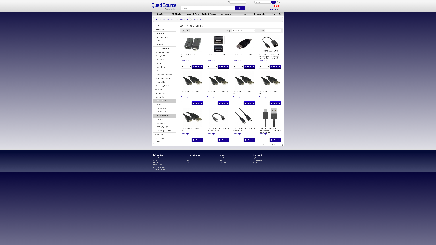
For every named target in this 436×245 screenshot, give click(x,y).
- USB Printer (159, 119)
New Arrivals (259, 14)
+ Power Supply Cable (162, 86)
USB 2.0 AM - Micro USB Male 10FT (243, 92)
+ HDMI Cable (159, 71)
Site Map (189, 162)
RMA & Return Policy (159, 167)
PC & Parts (176, 14)
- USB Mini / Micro (161, 116)
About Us (156, 158)
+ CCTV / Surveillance (162, 48)
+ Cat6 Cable (159, 41)
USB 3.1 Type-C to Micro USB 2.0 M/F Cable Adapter (218, 129)
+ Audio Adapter (160, 26)
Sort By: (228, 31)
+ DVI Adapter (159, 60)
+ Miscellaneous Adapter (163, 75)
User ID (226, 2)
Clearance (223, 162)
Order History (257, 160)
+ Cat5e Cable (159, 33)
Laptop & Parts (193, 14)
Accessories (226, 14)
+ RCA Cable (159, 89)
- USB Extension (160, 108)
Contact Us (276, 14)
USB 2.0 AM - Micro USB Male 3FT (218, 92)
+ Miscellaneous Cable (162, 78)
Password (251, 2)
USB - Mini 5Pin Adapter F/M (242, 55)
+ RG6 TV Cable (160, 93)
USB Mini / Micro (198, 19)
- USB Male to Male (161, 112)
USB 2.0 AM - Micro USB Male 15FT (269, 92)
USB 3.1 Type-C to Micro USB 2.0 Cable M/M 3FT (244, 129)
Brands (160, 14)
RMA (188, 160)
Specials (243, 14)
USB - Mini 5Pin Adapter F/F (216, 55)
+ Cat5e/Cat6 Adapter (162, 37)
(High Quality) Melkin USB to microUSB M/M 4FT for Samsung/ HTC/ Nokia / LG (270, 130)
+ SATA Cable (159, 97)
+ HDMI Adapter (160, 67)
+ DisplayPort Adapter (162, 52)
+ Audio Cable (159, 30)
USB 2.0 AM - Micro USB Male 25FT (191, 129)
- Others (158, 104)
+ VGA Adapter (160, 138)
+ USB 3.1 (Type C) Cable (163, 131)
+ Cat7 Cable (159, 45)
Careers (155, 160)
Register (280, 2)
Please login (185, 60)
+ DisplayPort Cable (161, 56)
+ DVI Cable (158, 63)
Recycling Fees (157, 165)
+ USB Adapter (160, 134)
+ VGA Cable (159, 142)
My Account (256, 158)
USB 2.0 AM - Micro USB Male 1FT (192, 92)
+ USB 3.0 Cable (160, 123)
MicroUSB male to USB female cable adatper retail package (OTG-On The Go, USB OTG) (269, 57)
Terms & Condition (159, 169)
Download (156, 162)
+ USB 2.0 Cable (160, 101)
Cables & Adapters (209, 14)
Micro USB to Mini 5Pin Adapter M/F (191, 56)
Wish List (256, 162)
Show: (262, 31)
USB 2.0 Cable (183, 19)
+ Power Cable (160, 82)
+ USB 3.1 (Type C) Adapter (164, 127)
